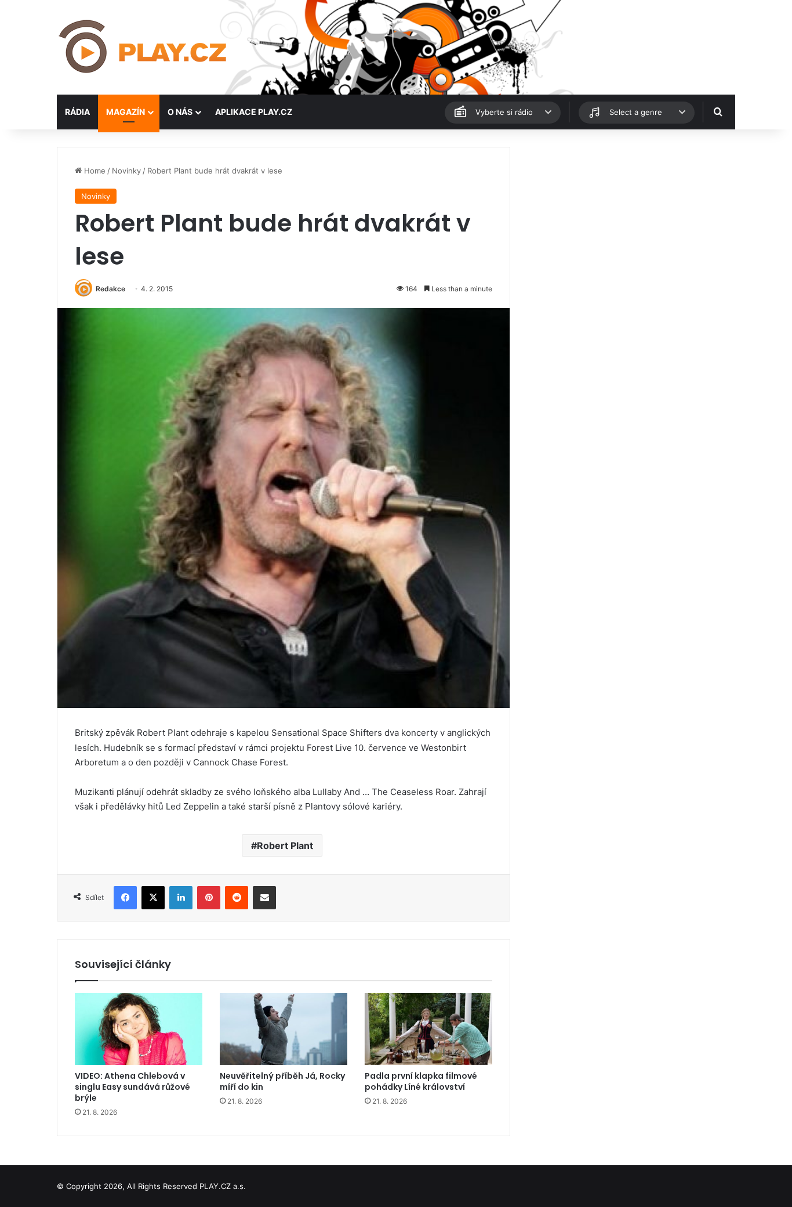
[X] (153, 897)
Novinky (126, 170)
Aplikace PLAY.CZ (253, 112)
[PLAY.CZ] (144, 47)
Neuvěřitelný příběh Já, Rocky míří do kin (282, 1081)
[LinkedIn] (180, 897)
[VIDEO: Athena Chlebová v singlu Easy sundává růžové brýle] (138, 1029)
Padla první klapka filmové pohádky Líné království (421, 1081)
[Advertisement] (628, 228)
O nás (180, 112)
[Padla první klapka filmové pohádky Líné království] (428, 1029)
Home (94, 170)
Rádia (77, 112)
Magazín (125, 112)
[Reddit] (236, 897)
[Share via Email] (264, 897)
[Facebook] (125, 897)
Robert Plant (285, 845)
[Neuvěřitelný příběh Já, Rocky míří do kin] (283, 1029)
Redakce (110, 288)
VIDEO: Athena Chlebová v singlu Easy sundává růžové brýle (132, 1087)
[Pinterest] (208, 897)
